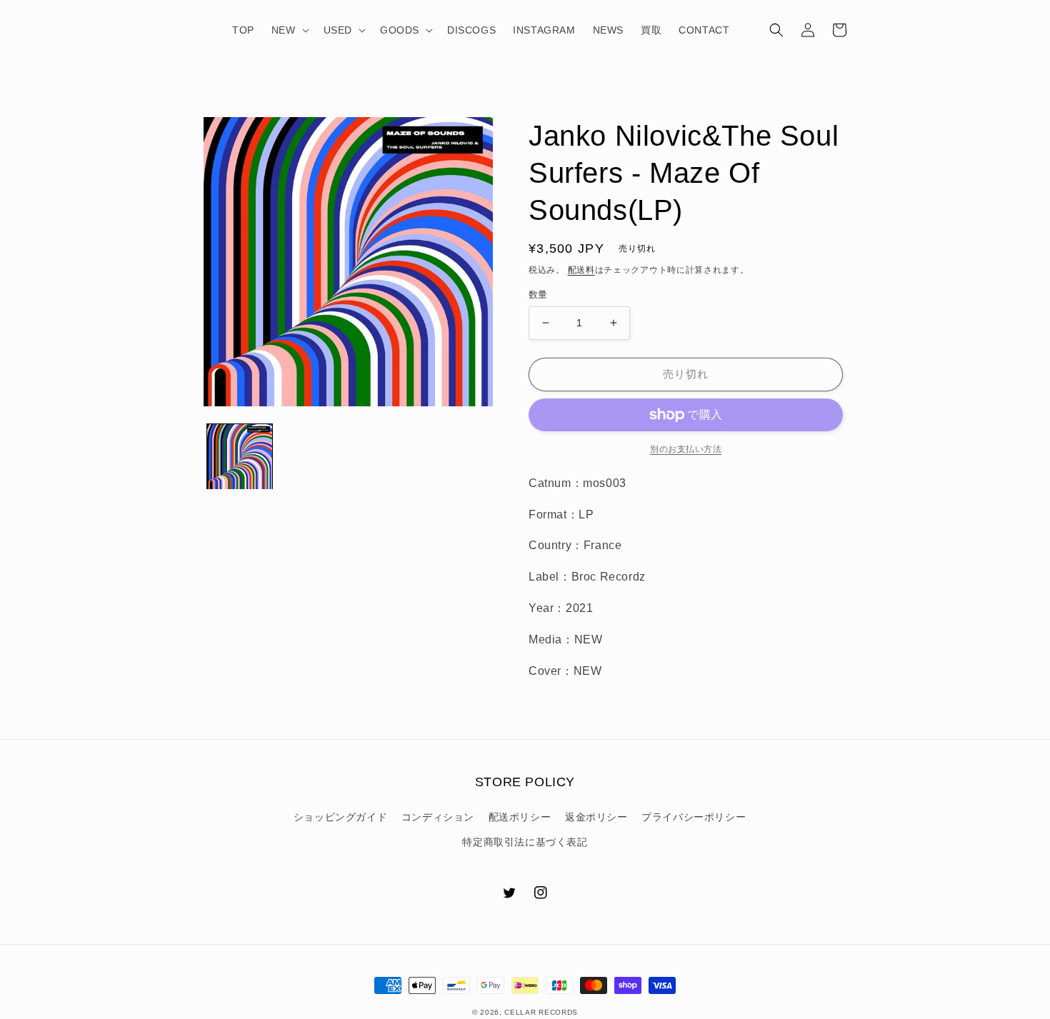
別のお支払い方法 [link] (685, 449)
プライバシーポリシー (693, 817)
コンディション (437, 817)
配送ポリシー (520, 817)
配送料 (581, 270)
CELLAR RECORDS (541, 1012)
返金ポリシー (596, 817)
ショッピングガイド (340, 817)
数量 (538, 294)
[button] (289, 30)
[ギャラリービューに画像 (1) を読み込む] (239, 456)
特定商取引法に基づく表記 (524, 842)
